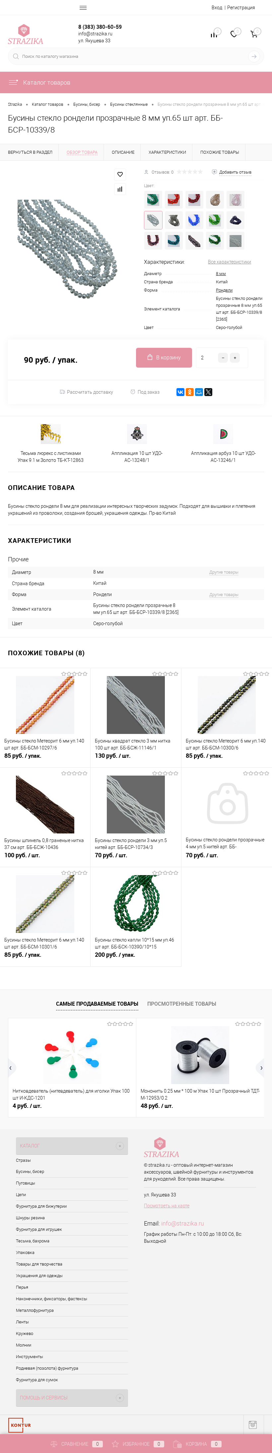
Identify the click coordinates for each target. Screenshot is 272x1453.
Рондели (224, 290)
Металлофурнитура (35, 1310)
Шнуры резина (30, 1217)
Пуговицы (25, 1183)
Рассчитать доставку (90, 392)
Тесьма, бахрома (32, 1240)
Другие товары (223, 572)
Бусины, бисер (30, 1171)
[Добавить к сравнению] (120, 189)
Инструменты (29, 1356)
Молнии (23, 1345)
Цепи (21, 1194)
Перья (22, 1287)
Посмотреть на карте (166, 1205)
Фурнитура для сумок (37, 1379)
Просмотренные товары (181, 1003)
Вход (217, 7)
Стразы (23, 1160)
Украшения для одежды (39, 1275)
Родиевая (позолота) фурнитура (47, 1368)
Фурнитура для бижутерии (41, 1206)
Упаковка (25, 1252)
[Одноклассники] (190, 392)
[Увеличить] (68, 250)
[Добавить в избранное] (120, 175)
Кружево (24, 1333)
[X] (208, 392)
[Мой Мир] (199, 392)
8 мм (221, 273)
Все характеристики (229, 261)
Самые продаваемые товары (97, 1003)
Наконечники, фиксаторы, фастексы (51, 1298)
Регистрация (241, 7)
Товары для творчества (39, 1264)
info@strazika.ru (182, 1223)
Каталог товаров (46, 82)
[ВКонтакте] (180, 392)
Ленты (22, 1321)
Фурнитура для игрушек (39, 1229)
